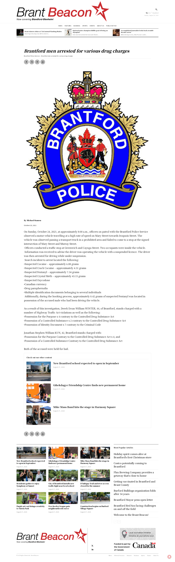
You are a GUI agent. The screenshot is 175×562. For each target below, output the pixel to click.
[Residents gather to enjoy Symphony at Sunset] (31, 475)
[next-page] (119, 521)
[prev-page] (115, 521)
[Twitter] (31, 62)
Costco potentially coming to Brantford (130, 464)
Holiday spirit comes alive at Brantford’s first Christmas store (132, 455)
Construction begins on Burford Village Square (94, 507)
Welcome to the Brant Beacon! (131, 514)
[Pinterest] (37, 62)
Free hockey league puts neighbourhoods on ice (59, 507)
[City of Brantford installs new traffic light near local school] (63, 475)
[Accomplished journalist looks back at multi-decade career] (116, 32)
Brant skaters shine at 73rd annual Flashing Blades (43, 31)
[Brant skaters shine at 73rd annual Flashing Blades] (20, 32)
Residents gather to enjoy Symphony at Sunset (28, 484)
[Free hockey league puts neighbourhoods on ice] (63, 498)
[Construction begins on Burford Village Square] (95, 498)
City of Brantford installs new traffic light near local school (61, 484)
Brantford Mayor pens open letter (133, 499)
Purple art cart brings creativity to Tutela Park (31, 507)
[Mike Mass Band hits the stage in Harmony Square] (38, 415)
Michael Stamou (34, 220)
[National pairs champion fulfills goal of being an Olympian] (68, 32)
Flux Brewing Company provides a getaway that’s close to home (134, 474)
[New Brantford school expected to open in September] (38, 371)
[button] (156, 9)
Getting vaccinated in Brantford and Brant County (134, 483)
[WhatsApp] (42, 62)
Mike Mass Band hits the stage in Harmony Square (84, 407)
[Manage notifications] (169, 557)
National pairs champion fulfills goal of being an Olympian (90, 31)
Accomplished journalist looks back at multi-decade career (137, 31)
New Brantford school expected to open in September (86, 363)
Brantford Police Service (32, 56)
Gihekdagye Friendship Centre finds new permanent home (89, 385)
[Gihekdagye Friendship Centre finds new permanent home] (38, 393)
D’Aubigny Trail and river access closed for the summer (94, 484)
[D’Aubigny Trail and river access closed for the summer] (95, 475)
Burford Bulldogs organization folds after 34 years (135, 492)
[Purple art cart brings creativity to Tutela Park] (31, 498)
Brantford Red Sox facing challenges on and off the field (135, 507)
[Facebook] (26, 62)
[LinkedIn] (92, 550)
